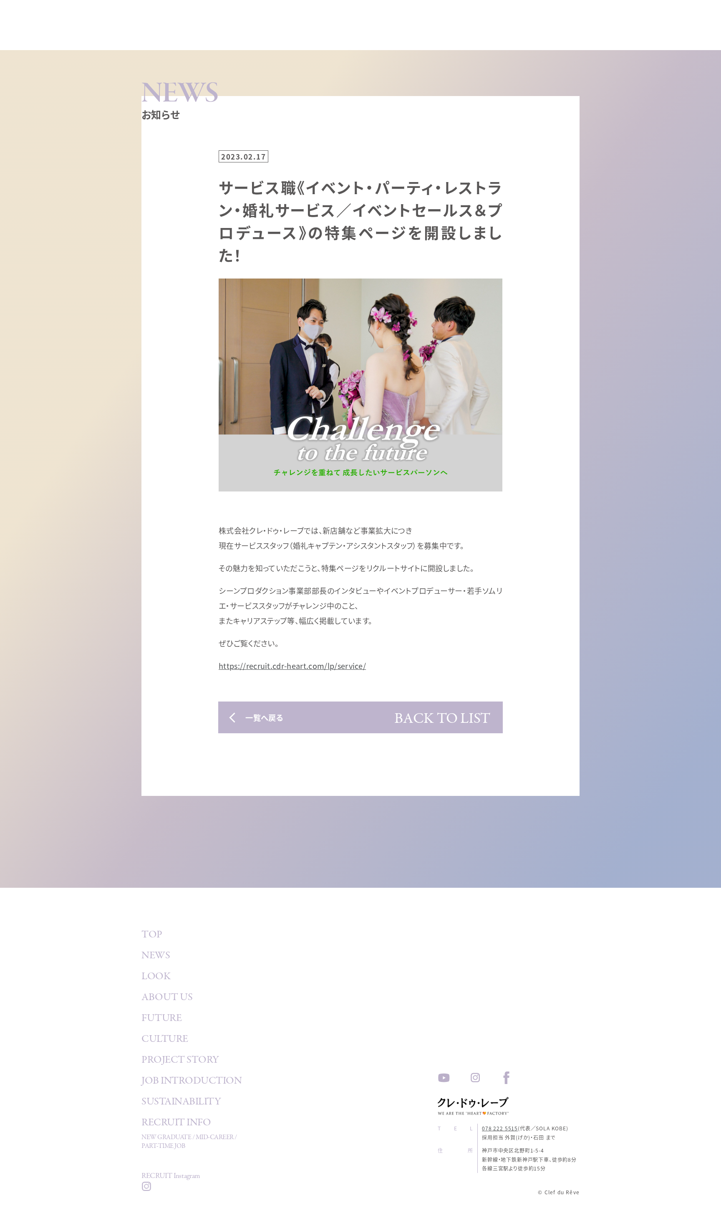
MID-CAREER (215, 1138)
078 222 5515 (500, 1128)
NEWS (155, 956)
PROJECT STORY (180, 1061)
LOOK (155, 977)
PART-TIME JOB (163, 1147)
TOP (151, 936)
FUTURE (161, 1019)
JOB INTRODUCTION (191, 1082)
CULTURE (164, 1040)
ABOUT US (166, 998)
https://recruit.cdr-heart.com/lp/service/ (292, 665)
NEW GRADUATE (166, 1138)
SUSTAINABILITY (181, 1103)
